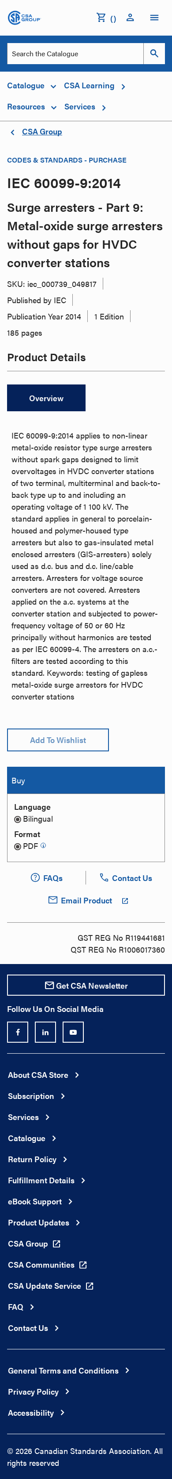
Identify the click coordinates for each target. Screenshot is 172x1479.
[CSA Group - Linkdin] (45, 1032)
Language (32, 806)
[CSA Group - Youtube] (73, 1032)
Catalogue (26, 1137)
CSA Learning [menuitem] (89, 85)
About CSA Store (38, 1074)
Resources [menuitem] (26, 106)
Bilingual (38, 818)
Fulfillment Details (41, 1179)
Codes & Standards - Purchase (67, 160)
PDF (30, 845)
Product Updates (38, 1222)
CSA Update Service (44, 1285)
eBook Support (35, 1201)
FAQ (15, 1306)
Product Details (46, 358)
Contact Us (28, 1327)
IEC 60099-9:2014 (64, 182)
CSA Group (42, 131)
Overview (46, 397)
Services (23, 1116)
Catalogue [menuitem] (26, 85)
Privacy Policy (33, 1391)
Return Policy (32, 1158)
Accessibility (31, 1412)
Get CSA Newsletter (92, 985)
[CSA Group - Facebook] (17, 1032)
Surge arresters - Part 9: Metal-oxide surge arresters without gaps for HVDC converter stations (85, 234)
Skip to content (4, 11)
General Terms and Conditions (63, 1370)
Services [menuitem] (79, 106)
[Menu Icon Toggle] (154, 17)
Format (27, 833)
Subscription (31, 1095)
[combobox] (75, 53)
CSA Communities (41, 1264)
